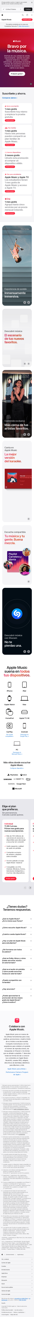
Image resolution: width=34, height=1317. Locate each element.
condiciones (22, 1134)
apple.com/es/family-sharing (21, 1109)
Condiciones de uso (7, 1312)
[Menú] (31, 15)
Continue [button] (28, 9)
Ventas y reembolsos (18, 1312)
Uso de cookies (18, 1310)
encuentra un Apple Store (21, 1298)
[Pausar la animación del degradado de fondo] (31, 84)
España (3, 1303)
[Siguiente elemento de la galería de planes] (30, 887)
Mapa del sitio (14, 1314)
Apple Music (7, 19)
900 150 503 (22, 1300)
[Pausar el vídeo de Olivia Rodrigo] (24, 302)
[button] (12, 9)
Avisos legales (5, 1314)
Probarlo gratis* (27, 19)
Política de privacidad (7, 1310)
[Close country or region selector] (32, 2)
